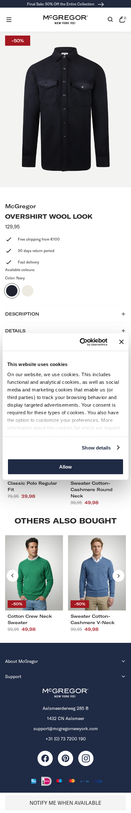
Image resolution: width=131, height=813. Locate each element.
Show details (96, 447)
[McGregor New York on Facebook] (45, 758)
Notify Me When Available (65, 803)
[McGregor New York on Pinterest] (65, 758)
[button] (9, 19)
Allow (65, 467)
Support (13, 676)
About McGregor (21, 661)
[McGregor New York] (65, 19)
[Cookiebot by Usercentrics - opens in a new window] (81, 342)
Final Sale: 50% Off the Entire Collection (61, 4)
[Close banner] (121, 342)
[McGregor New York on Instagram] (85, 758)
